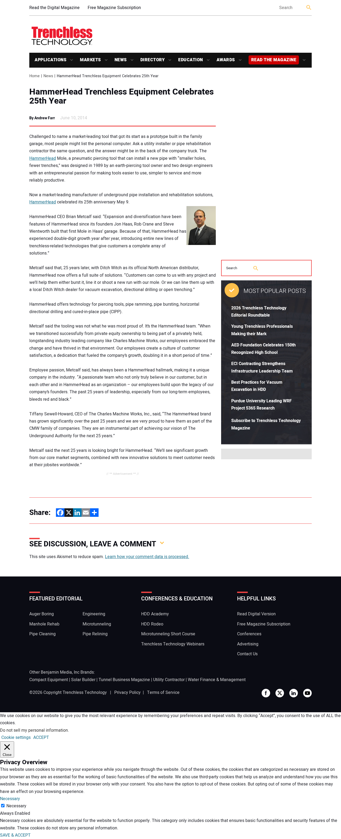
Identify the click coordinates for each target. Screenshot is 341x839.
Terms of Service (163, 692)
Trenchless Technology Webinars (172, 644)
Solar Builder (83, 680)
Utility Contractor (169, 680)
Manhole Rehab (44, 624)
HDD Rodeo (152, 624)
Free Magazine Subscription (114, 8)
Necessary (16, 806)
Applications (50, 60)
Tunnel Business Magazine (124, 680)
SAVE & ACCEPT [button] (15, 835)
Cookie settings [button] (16, 737)
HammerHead (42, 158)
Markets (90, 60)
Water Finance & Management (217, 680)
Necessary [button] (10, 799)
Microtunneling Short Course (168, 634)
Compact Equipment (48, 680)
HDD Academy (155, 614)
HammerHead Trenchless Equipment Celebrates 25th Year (121, 96)
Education (190, 60)
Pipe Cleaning (42, 634)
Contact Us (247, 654)
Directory (152, 60)
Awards (226, 60)
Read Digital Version (256, 614)
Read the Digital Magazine (54, 8)
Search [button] (309, 8)
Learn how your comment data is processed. (147, 557)
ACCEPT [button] (41, 737)
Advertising (247, 644)
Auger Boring (41, 614)
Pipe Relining (95, 634)
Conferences (249, 634)
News (121, 60)
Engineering (94, 614)
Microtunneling (97, 624)
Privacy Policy (127, 692)
